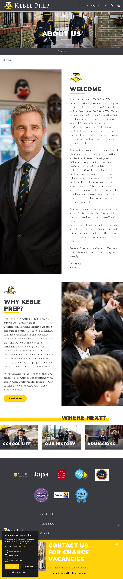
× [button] (36, 533)
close (118, 544)
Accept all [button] (12, 566)
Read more (21, 546)
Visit (105, 5)
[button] (20, 572)
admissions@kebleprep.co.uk (69, 573)
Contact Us (82, 5)
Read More (15, 398)
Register (95, 5)
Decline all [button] (28, 566)
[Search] (112, 5)
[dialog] (20, 554)
